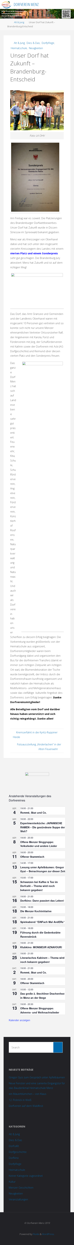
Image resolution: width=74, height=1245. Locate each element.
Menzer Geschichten (21, 1187)
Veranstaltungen (18, 1199)
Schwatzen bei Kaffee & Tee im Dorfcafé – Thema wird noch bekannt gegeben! (39, 886)
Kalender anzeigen (19, 1020)
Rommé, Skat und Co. (33, 812)
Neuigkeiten (36, 48)
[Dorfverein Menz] (6, 4)
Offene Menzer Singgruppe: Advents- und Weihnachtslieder (39, 1010)
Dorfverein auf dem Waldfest (26, 1106)
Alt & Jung (19, 22)
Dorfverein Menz (26, 4)
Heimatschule (19, 48)
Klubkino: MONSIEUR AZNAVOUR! (41, 947)
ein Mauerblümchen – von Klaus (27, 1094)
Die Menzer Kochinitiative (36, 911)
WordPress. (48, 1234)
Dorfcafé (14, 1146)
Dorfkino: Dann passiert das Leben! (42, 900)
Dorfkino (14, 1158)
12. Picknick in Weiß (20, 1100)
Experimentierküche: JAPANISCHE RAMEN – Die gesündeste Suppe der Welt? (42, 827)
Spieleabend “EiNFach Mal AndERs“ (42, 922)
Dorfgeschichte (18, 1152)
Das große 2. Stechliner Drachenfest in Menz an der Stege (42, 995)
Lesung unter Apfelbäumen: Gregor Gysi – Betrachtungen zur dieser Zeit (42, 869)
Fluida (35, 1234)
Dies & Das (33, 43)
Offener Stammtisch (32, 856)
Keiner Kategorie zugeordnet (26, 1175)
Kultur (12, 1181)
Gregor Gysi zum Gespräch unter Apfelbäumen (37, 1077)
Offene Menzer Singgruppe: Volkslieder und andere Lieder (38, 844)
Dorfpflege (48, 43)
